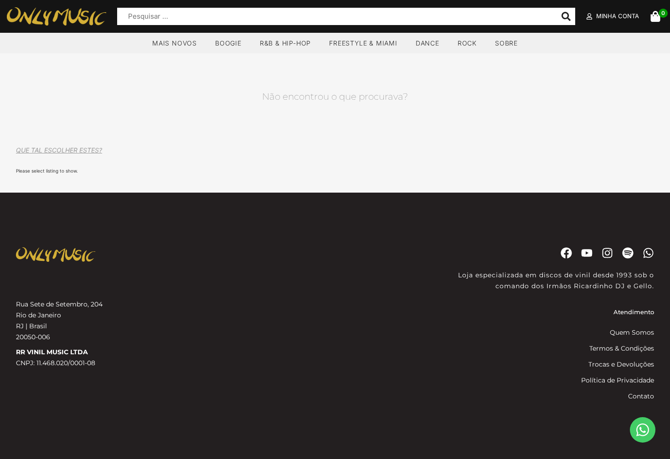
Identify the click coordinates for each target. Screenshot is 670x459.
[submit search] (566, 16)
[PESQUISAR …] (334, 17)
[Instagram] (607, 253)
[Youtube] (587, 253)
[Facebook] (566, 253)
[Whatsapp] (648, 253)
